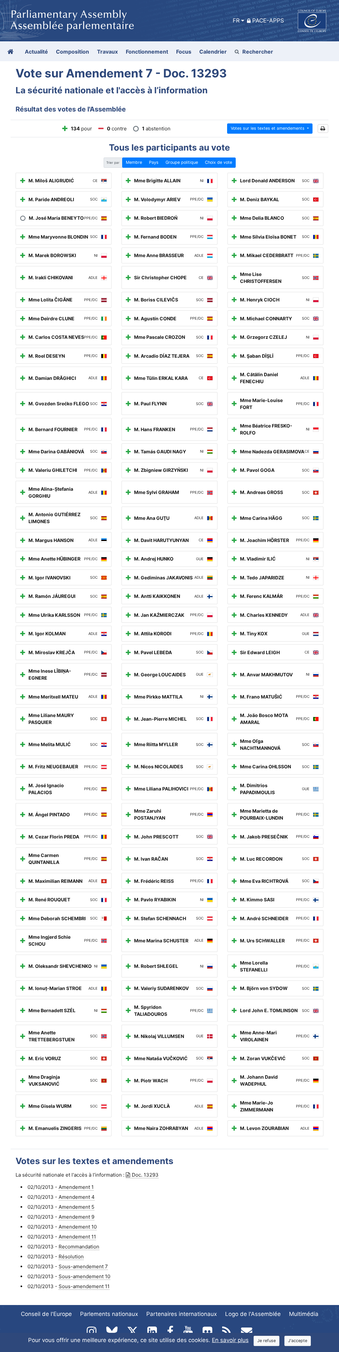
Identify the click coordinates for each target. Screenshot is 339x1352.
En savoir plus (230, 1340)
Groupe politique (182, 162)
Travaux (107, 51)
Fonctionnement (147, 51)
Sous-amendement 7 (83, 1266)
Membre (134, 162)
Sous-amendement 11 (84, 1286)
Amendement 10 (78, 1227)
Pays (154, 162)
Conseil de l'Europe (46, 1314)
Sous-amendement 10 (84, 1276)
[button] (322, 128)
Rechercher (257, 51)
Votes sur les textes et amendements (268, 128)
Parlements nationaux (109, 1314)
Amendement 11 (77, 1237)
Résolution (71, 1256)
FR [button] (236, 20)
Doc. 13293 (145, 1175)
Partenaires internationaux (181, 1314)
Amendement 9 (76, 1217)
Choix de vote (218, 162)
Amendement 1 (76, 1187)
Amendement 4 (77, 1197)
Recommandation (79, 1246)
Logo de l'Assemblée (253, 1314)
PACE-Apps (268, 20)
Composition (72, 51)
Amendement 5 (76, 1207)
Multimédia (303, 1314)
